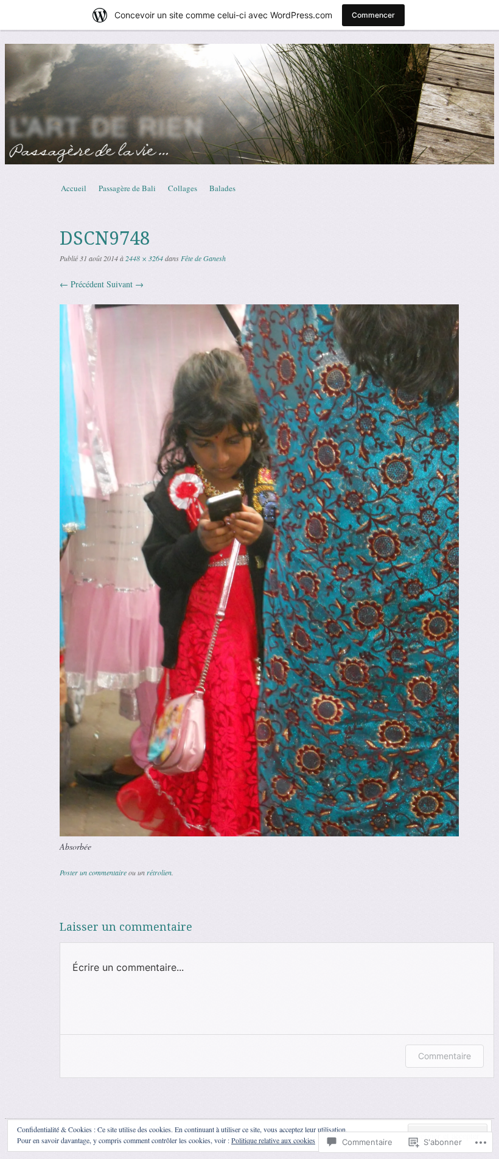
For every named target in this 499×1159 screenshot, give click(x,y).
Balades (222, 188)
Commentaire (444, 1056)
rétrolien (159, 872)
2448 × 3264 (144, 258)
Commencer (373, 14)
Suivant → (125, 284)
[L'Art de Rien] (249, 104)
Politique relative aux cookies (273, 1140)
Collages (182, 188)
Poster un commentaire (93, 872)
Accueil (73, 188)
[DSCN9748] (259, 833)
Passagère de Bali (127, 188)
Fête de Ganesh (203, 258)
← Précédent (82, 284)
